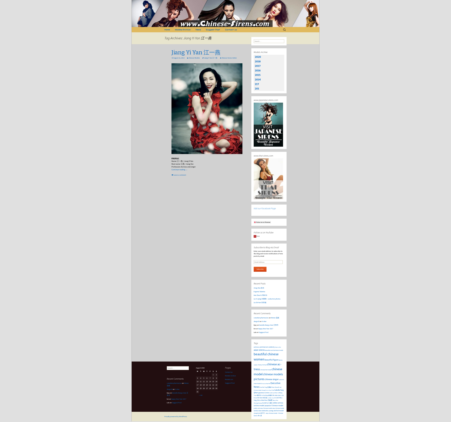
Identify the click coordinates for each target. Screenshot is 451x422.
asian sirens (259, 349)
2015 (257, 75)
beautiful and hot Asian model (274, 350)
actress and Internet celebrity (264, 347)
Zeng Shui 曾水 (259, 288)
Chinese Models (194, 58)
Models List (229, 379)
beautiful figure (271, 359)
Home (167, 30)
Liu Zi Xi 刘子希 (276, 398)
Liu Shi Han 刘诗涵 (260, 302)
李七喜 (260, 415)
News (198, 30)
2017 (258, 66)
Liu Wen (269, 398)
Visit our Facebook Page (265, 208)
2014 (258, 79)
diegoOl (256, 321)
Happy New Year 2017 (265, 329)
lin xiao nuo (277, 395)
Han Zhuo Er (275, 387)
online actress (278, 403)
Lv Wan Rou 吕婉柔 (265, 400)
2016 (258, 70)
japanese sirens (263, 393)
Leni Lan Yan (273, 393)
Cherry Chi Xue (262, 365)
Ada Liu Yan (278, 347)
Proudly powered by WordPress (175, 416)
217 (257, 84)
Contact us (231, 30)
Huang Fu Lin (265, 390)
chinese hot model (265, 370)
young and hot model (276, 411)
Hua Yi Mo (271, 390)
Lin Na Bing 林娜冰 (267, 395)
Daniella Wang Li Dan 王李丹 (268, 325)
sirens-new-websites (261, 411)
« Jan (200, 395)
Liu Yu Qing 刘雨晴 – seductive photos (267, 299)
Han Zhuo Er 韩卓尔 (260, 295)
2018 (258, 61)
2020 (258, 56)
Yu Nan (264, 321)
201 (257, 88)
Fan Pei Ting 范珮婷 (266, 387)
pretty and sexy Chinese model (263, 408)
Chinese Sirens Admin (229, 58)
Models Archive (183, 30)
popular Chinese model (274, 405)
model (264, 403)
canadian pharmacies (261, 318)
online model (259, 405)
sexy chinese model (278, 408)
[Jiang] (206, 108)
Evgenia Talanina (259, 291)
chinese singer (272, 379)
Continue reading (179, 169)
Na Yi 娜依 (269, 403)
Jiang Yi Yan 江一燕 (195, 52)
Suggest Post (213, 30)
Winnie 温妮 (275, 318)
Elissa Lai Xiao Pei (265, 383)
